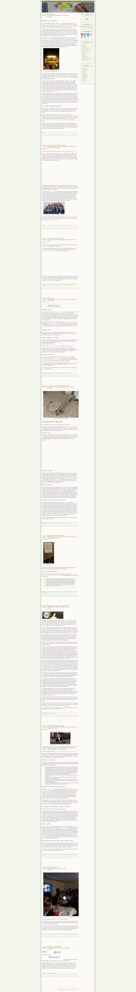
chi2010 (47, 591)
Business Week (67, 216)
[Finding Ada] (52, 618)
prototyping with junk (54, 373)
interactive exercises (60, 284)
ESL (52, 854)
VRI (70, 854)
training (64, 373)
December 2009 (85, 76)
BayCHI (57, 15)
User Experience (65, 15)
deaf (47, 522)
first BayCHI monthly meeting (68, 25)
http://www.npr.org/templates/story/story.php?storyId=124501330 (65, 751)
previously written (54, 323)
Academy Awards (48, 933)
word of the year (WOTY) (58, 312)
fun (50, 373)
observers (71, 591)
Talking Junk (50, 298)
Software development (86, 57)
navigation (66, 933)
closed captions (53, 933)
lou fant (61, 522)
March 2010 (85, 73)
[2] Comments (44, 148)
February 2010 (85, 74)
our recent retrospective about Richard (67, 41)
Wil (58, 219)
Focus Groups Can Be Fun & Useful (56, 145)
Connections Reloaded (63, 990)
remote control (70, 933)
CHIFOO (68, 74)
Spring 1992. (64, 33)
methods (65, 284)
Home (88, 1)
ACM (75, 23)
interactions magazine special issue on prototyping (50, 359)
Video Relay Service (64, 827)
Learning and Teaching (65, 299)
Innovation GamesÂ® (65, 146)
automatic (46, 854)
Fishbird (90, 4)
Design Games (58, 146)
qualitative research (71, 284)
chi (45, 591)
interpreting (57, 522)
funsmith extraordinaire (72, 332)
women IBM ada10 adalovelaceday (50, 713)
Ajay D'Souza (68, 990)
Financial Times (47, 218)
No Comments (49, 16)
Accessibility (58, 868)
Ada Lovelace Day (67, 620)
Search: (87, 14)
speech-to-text (64, 854)
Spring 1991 (59, 33)
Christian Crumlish (58, 77)
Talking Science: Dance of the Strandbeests (54, 345)
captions (49, 854)
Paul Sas (62, 77)
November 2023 (85, 68)
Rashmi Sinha (52, 77)
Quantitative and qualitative (54, 946)
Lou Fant (65, 502)
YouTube (75, 854)
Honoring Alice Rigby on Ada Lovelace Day (57, 605)
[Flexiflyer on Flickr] (61, 417)
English (49, 522)
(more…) (62, 585)
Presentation (71, 146)
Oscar (51, 921)
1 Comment (44, 242)
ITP (60, 854)
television (75, 933)
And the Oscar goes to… (53, 867)
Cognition (84, 46)
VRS (72, 854)
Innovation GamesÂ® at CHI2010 (55, 535)
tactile (60, 373)
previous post (51, 191)
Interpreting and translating (87, 50)
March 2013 (85, 69)
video (68, 522)
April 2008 (84, 80)
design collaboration (56, 358)
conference (51, 591)
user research (68, 373)
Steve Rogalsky (52, 219)
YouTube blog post (49, 789)
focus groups (47, 284)
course (54, 591)
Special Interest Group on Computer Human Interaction (51, 24)
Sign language (85, 56)
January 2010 (85, 75)
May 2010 (84, 72)
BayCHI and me (51, 14)
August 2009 (85, 77)
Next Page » (60, 986)
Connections (75, 990)
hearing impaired (61, 933)
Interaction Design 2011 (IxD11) (69, 321)
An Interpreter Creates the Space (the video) (58, 385)
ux (46, 285)
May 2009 (84, 79)
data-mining (51, 973)
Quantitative (58, 947)
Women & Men (85, 60)
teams (62, 373)
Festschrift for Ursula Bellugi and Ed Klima (71, 426)
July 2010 (84, 71)
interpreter (53, 522)
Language (84, 51)
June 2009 (84, 78)
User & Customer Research (65, 947)
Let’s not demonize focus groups (55, 238)
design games (47, 373)
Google (54, 854)
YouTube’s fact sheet (46, 802)
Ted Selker (66, 77)
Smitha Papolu (71, 77)
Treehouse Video (57, 479)
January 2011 (85, 70)
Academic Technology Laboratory (71, 478)
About (92, 1)
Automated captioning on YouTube (56, 725)
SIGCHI (60, 15)
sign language (64, 522)
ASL (45, 522)
